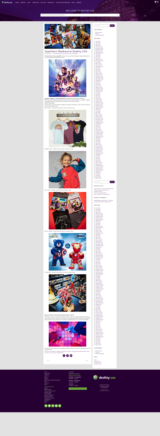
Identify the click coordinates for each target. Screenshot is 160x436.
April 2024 (98, 62)
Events (46, 379)
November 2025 (99, 49)
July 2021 (98, 93)
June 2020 (98, 111)
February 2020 (99, 115)
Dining (77, 351)
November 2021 (99, 90)
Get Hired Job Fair (98, 191)
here (78, 101)
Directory (47, 373)
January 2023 (99, 74)
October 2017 (99, 151)
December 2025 (99, 48)
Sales (45, 377)
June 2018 (98, 140)
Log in (95, 359)
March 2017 (98, 161)
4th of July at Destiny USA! (100, 193)
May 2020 (98, 112)
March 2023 (98, 72)
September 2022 (99, 79)
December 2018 (99, 132)
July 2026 (98, 41)
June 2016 (98, 174)
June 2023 (98, 67)
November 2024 (99, 60)
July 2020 (98, 109)
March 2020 (98, 114)
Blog (45, 384)
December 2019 (99, 118)
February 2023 (99, 73)
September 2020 (99, 107)
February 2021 (99, 100)
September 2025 (99, 52)
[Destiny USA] (104, 377)
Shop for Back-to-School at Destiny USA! (103, 188)
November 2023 (99, 66)
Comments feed (97, 362)
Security (46, 383)
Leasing (46, 374)
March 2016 (98, 178)
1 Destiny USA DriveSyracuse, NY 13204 (104, 385)
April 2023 (98, 70)
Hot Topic (49, 352)
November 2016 (99, 167)
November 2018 (99, 133)
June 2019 (98, 125)
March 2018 (98, 144)
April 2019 (98, 127)
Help (45, 381)
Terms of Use (107, 390)
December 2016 (99, 165)
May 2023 (98, 69)
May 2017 (98, 158)
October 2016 (99, 168)
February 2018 (99, 146)
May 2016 (98, 175)
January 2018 (99, 147)
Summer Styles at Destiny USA (101, 190)
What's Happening (73, 53)
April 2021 (98, 97)
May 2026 (98, 44)
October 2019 (99, 121)
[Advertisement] (80, 421)
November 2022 (99, 77)
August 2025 (99, 53)
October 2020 (99, 105)
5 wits (49, 351)
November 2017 (99, 150)
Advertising (47, 392)
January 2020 (99, 116)
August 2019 (99, 123)
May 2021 (98, 95)
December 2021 (99, 88)
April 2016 (98, 176)
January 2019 (99, 130)
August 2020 (99, 108)
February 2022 (99, 87)
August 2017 (99, 154)
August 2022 (99, 80)
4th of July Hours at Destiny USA (101, 194)
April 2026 (98, 45)
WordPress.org (97, 364)
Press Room (47, 389)
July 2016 (98, 172)
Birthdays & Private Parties (52, 380)
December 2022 (99, 76)
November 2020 (99, 104)
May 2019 (98, 126)
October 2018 (99, 134)
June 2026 (98, 42)
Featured (65, 53)
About (46, 388)
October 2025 (99, 51)
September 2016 (99, 169)
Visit (45, 372)
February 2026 (99, 47)
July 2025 (98, 55)
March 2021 (98, 98)
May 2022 (98, 83)
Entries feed (97, 361)
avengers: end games (61, 351)
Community (47, 399)
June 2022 (98, 81)
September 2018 (99, 136)
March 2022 (98, 86)
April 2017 (98, 160)
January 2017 (99, 164)
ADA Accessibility (49, 395)
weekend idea (60, 352)
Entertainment (58, 53)
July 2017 (98, 155)
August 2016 (99, 171)
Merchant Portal (49, 398)
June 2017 (98, 157)
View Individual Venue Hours (78, 388)
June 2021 (98, 94)
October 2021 (99, 91)
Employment (47, 393)
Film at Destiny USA (49, 391)
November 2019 (99, 119)
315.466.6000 (104, 387)
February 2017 (99, 162)
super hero (54, 352)
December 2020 (99, 102)
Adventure (53, 351)
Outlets (46, 376)
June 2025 (98, 56)
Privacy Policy (48, 396)
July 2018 (98, 139)
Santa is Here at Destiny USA (104, 201)
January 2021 (99, 101)
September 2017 (99, 153)
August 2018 (99, 137)
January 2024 (99, 65)
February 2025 (99, 59)
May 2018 (98, 141)
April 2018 (98, 143)
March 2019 (98, 129)
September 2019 (99, 122)
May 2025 (98, 58)
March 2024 (98, 63)
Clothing (73, 351)
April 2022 (98, 84)
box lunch (68, 351)
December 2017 (99, 148)
